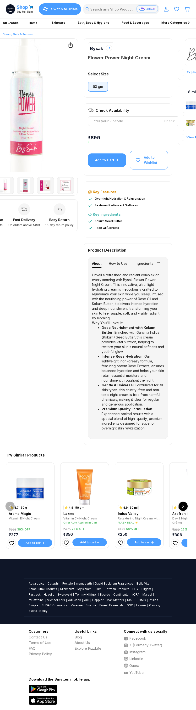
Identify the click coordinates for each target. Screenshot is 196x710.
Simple (33, 605)
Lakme (141, 605)
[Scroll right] (183, 506)
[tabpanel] (128, 352)
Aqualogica (36, 583)
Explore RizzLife (88, 648)
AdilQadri (74, 600)
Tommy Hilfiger (86, 594)
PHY (135, 589)
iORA (135, 594)
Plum (98, 589)
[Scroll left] (10, 506)
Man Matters (115, 600)
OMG (142, 600)
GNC (130, 605)
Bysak (96, 48)
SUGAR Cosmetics (55, 605)
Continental (121, 594)
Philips (153, 600)
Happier (97, 600)
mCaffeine (36, 600)
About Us (82, 642)
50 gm (98, 87)
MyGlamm (84, 589)
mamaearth (84, 583)
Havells (49, 594)
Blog (78, 637)
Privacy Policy (40, 654)
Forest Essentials (111, 605)
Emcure (91, 605)
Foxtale (67, 583)
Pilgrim (146, 589)
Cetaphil (53, 583)
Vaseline (77, 605)
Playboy (154, 605)
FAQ (32, 648)
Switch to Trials (64, 9)
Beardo (105, 594)
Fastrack (35, 594)
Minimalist (67, 589)
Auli (86, 600)
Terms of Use (40, 642)
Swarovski (64, 594)
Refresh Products (117, 589)
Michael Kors (56, 600)
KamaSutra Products (43, 589)
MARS (131, 600)
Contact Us (38, 637)
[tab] (97, 263)
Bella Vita (142, 583)
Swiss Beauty (38, 611)
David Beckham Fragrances (114, 583)
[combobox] (121, 9)
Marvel (147, 594)
